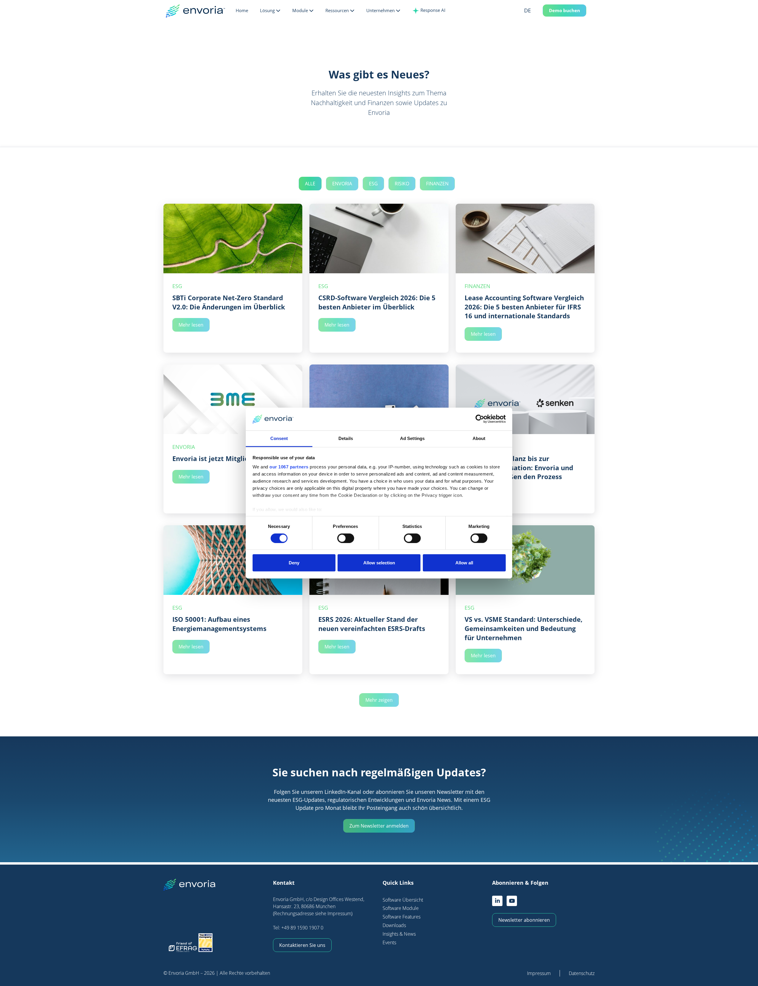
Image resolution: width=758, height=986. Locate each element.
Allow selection (379, 562)
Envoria (342, 183)
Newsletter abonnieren (524, 920)
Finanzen (437, 183)
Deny (294, 562)
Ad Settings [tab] (412, 438)
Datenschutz (582, 973)
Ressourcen (337, 10)
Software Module (401, 908)
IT (536, 41)
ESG (373, 183)
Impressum (539, 973)
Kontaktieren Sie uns (302, 945)
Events (389, 942)
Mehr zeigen (379, 700)
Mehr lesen (191, 325)
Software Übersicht (403, 900)
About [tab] (479, 438)
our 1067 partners (289, 466)
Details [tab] (345, 438)
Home (242, 10)
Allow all (464, 562)
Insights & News (399, 934)
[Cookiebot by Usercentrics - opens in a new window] (480, 419)
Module (300, 10)
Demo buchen (564, 10)
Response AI (432, 10)
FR (536, 32)
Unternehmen (380, 10)
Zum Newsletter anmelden (379, 826)
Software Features (401, 916)
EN (536, 22)
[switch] (345, 538)
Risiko (402, 183)
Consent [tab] (279, 438)
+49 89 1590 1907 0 (302, 927)
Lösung (267, 10)
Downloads (394, 925)
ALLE (310, 183)
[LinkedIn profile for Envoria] (497, 901)
